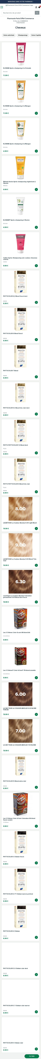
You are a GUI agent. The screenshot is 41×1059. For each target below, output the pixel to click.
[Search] (37, 13)
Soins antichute (9, 35)
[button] (39, 7)
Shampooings (22, 35)
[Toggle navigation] (1, 7)
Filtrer (31, 1056)
